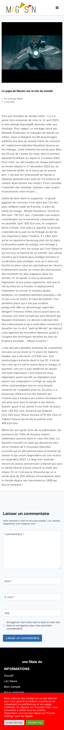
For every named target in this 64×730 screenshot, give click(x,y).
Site (7, 613)
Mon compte (12, 686)
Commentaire (14, 534)
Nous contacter (14, 692)
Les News (10, 681)
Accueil (8, 675)
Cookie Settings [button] (14, 722)
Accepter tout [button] (35, 722)
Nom (8, 581)
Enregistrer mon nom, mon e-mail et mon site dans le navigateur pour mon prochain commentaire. (33, 625)
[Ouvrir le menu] (57, 7)
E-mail (9, 597)
